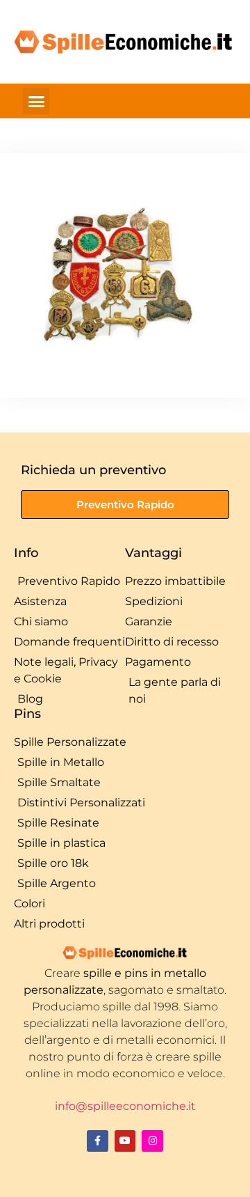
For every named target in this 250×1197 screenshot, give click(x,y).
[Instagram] (152, 1141)
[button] (36, 101)
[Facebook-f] (97, 1141)
